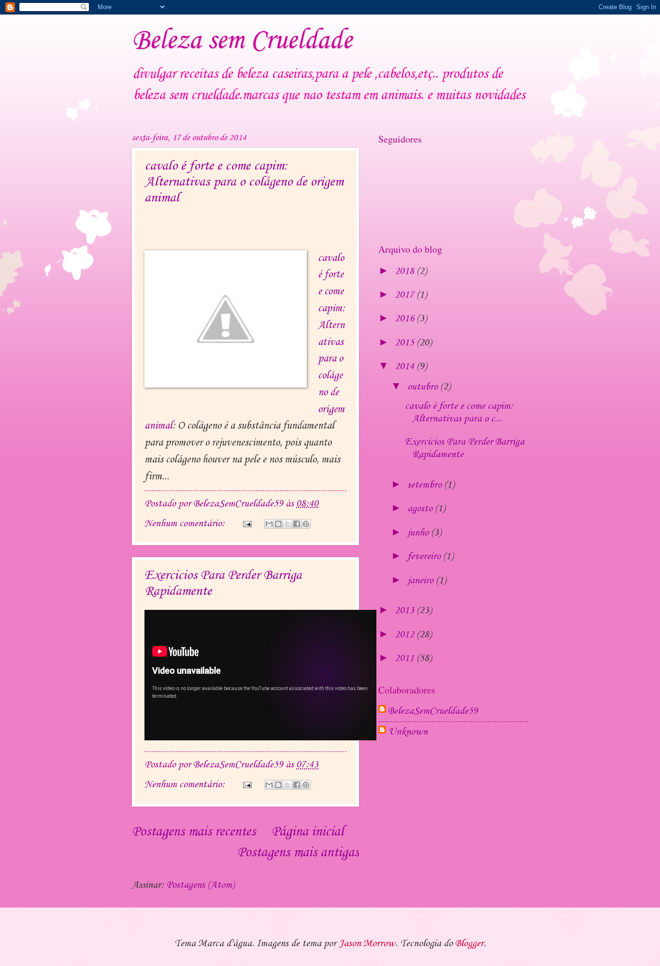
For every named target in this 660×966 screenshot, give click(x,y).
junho (419, 533)
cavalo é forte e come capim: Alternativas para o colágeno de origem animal (244, 182)
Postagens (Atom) (200, 885)
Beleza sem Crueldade (242, 41)
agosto (421, 509)
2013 (405, 611)
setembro (425, 485)
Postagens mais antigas (298, 853)
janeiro (421, 581)
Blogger (469, 944)
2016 (405, 319)
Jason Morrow (367, 944)
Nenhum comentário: (185, 524)
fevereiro (425, 556)
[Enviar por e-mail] (269, 524)
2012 (405, 635)
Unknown (408, 732)
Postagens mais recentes (194, 832)
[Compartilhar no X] (287, 524)
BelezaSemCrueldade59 (433, 711)
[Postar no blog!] (278, 524)
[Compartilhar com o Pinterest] (306, 524)
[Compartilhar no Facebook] (296, 524)
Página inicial (308, 832)
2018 (405, 271)
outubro (423, 387)
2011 (405, 658)
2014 (405, 367)
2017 (405, 295)
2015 (405, 343)
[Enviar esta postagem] (246, 524)
